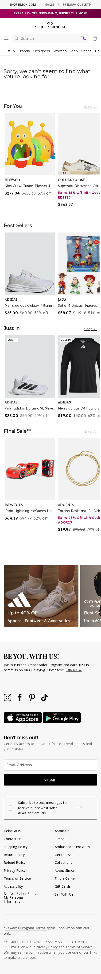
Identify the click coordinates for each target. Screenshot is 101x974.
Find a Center (65, 878)
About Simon (65, 870)
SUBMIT (50, 780)
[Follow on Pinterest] (32, 700)
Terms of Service (17, 878)
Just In (9, 51)
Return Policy (14, 854)
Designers (41, 51)
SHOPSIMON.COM (22, 4)
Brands (24, 51)
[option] (31, 163)
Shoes (86, 51)
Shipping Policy (15, 847)
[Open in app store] (23, 722)
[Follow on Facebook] (20, 700)
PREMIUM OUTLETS (77, 4)
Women (60, 51)
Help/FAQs (12, 831)
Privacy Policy (15, 870)
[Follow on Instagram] (8, 700)
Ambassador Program (72, 847)
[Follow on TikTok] (44, 700)
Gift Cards (62, 886)
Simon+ (61, 839)
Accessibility (13, 886)
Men (74, 51)
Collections (63, 862)
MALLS (49, 4)
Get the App (64, 854)
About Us (62, 831)
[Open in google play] (62, 722)
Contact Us (12, 839)
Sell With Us (64, 894)
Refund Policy (14, 862)
